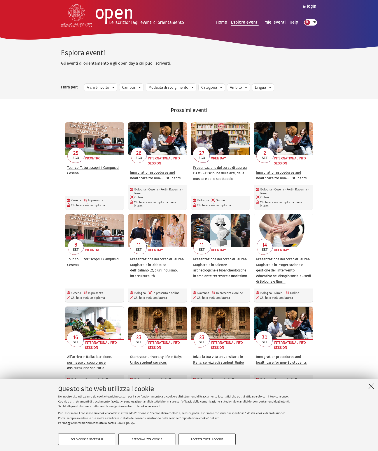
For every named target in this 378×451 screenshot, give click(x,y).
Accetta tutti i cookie (207, 439)
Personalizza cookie (147, 439)
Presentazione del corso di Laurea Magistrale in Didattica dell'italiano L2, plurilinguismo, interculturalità (157, 268)
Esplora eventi (245, 22)
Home (221, 22)
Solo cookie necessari (87, 439)
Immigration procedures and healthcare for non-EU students (155, 175)
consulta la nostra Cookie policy (113, 423)
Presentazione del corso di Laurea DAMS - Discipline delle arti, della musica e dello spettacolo (220, 173)
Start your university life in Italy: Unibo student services (156, 359)
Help (294, 22)
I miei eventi (274, 22)
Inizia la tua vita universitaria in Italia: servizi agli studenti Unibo (218, 359)
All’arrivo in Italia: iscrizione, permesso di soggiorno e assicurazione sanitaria (89, 362)
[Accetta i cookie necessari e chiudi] (371, 386)
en (314, 22)
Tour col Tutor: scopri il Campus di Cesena (93, 170)
